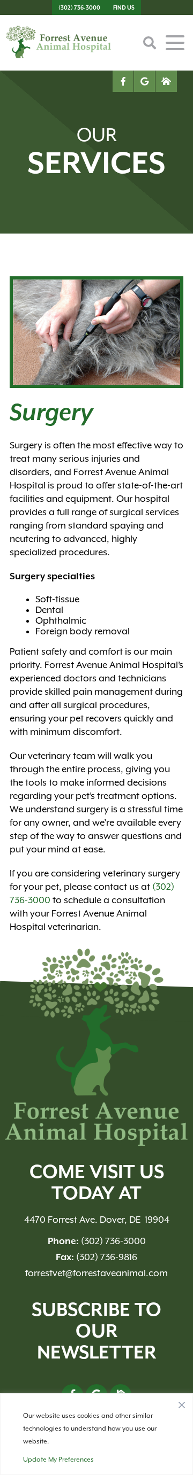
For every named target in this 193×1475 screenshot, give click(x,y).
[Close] (181, 1402)
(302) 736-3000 (79, 7)
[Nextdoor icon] (166, 81)
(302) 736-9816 (96, 1257)
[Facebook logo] (123, 81)
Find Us (124, 7)
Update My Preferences (58, 1459)
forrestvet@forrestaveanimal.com (96, 1273)
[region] (96, 1434)
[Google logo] (144, 81)
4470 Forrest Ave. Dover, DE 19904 (96, 1219)
